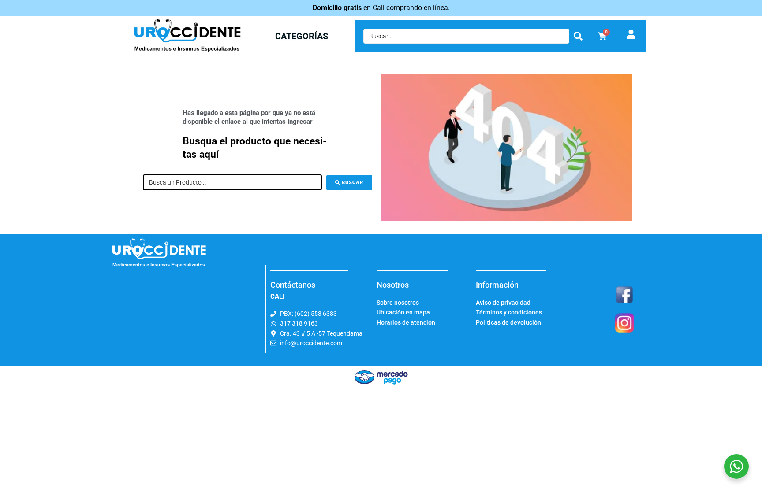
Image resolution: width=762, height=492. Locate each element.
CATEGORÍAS (301, 36)
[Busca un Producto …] (232, 182)
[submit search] (578, 36)
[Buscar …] (466, 36)
